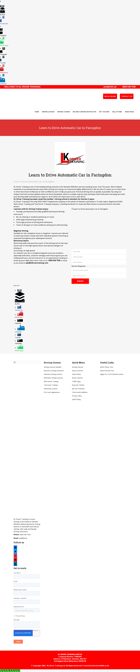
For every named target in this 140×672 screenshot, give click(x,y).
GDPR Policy (76, 399)
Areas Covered (77, 371)
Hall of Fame (76, 374)
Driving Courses (77, 367)
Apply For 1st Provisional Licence (111, 374)
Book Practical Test (107, 371)
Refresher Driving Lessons (53, 378)
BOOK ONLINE (110, 96)
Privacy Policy (77, 396)
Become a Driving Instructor (54, 371)
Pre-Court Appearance (52, 392)
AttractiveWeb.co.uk (100, 665)
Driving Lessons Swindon (52, 367)
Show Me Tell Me (78, 385)
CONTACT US (126, 96)
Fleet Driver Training (51, 381)
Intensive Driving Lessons (53, 374)
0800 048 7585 (128, 86)
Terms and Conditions (80, 392)
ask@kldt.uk (110, 86)
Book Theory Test (106, 367)
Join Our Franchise (78, 389)
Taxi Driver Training (51, 385)
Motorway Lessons (50, 389)
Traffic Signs (76, 381)
